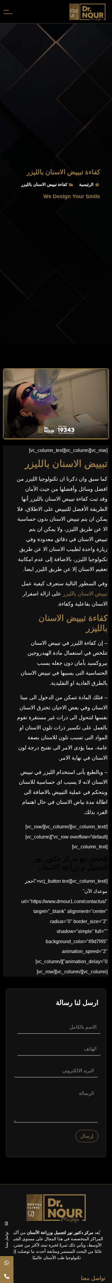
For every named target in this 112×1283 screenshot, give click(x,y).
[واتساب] (6, 1263)
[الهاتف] (6, 1276)
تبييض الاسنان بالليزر (84, 594)
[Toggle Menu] (7, 11)
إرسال (86, 1136)
